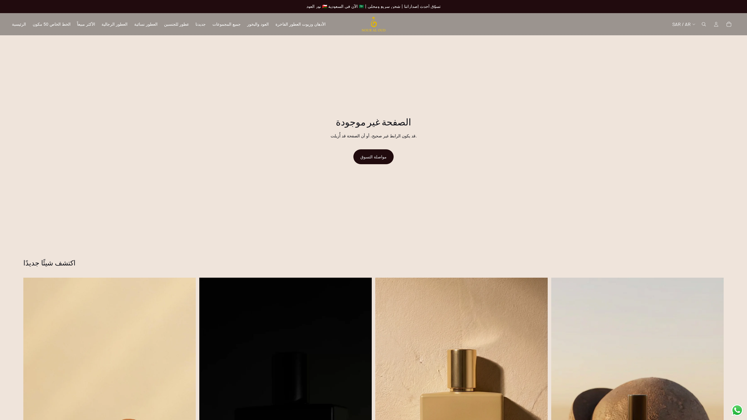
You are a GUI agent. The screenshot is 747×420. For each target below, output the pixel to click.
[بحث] (703, 24)
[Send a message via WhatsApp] (737, 410)
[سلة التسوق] (728, 24)
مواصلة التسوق (373, 156)
